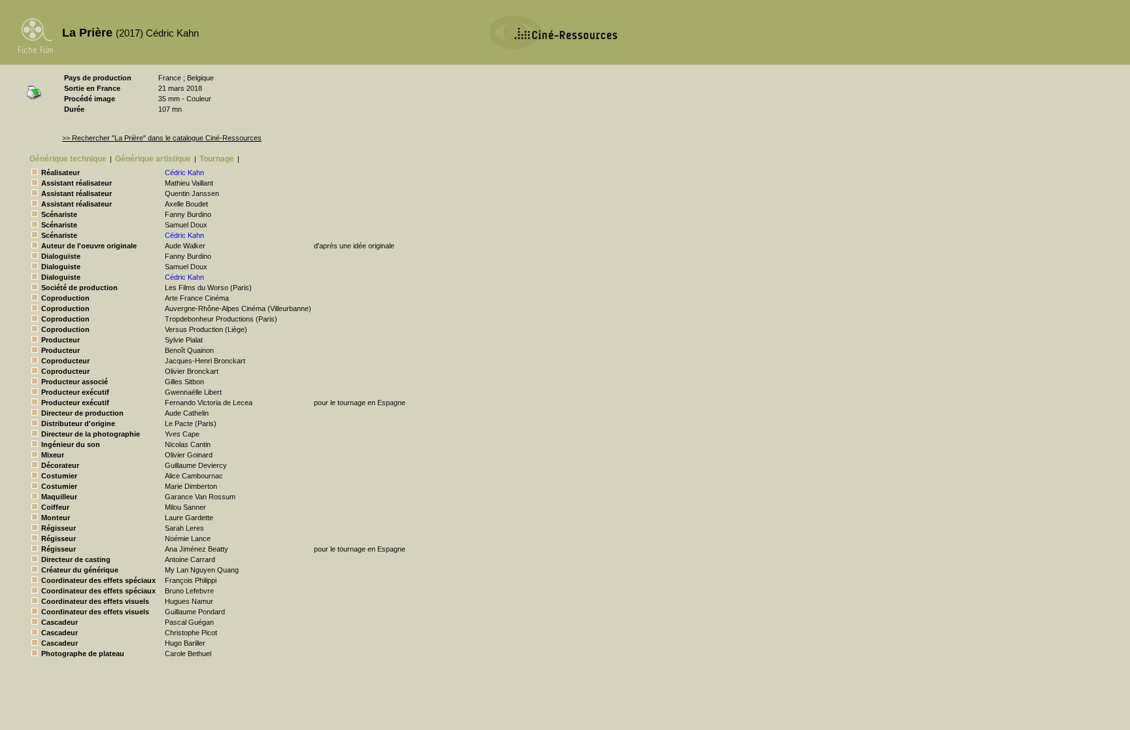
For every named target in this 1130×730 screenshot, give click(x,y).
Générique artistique (153, 158)
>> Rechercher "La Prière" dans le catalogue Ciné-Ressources (162, 138)
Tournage (216, 158)
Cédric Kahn (184, 172)
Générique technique (68, 158)
